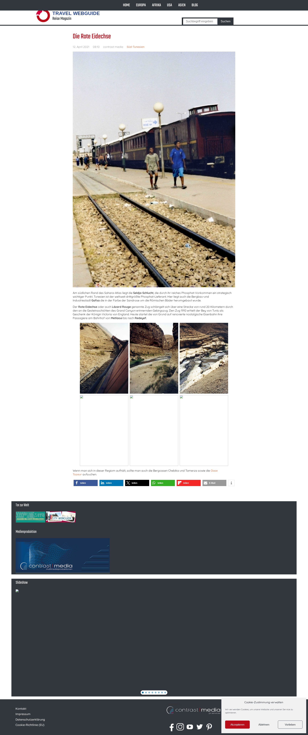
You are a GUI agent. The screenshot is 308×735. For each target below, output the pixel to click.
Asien (182, 5)
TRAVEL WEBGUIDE (76, 13)
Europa (141, 5)
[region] (154, 642)
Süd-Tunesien (135, 47)
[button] (86, 483)
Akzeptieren (237, 724)
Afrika (156, 5)
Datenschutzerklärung (30, 719)
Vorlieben (290, 724)
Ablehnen (263, 724)
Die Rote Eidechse (92, 36)
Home (126, 5)
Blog (195, 5)
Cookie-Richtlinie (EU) (30, 725)
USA (169, 5)
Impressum (23, 714)
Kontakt (21, 708)
